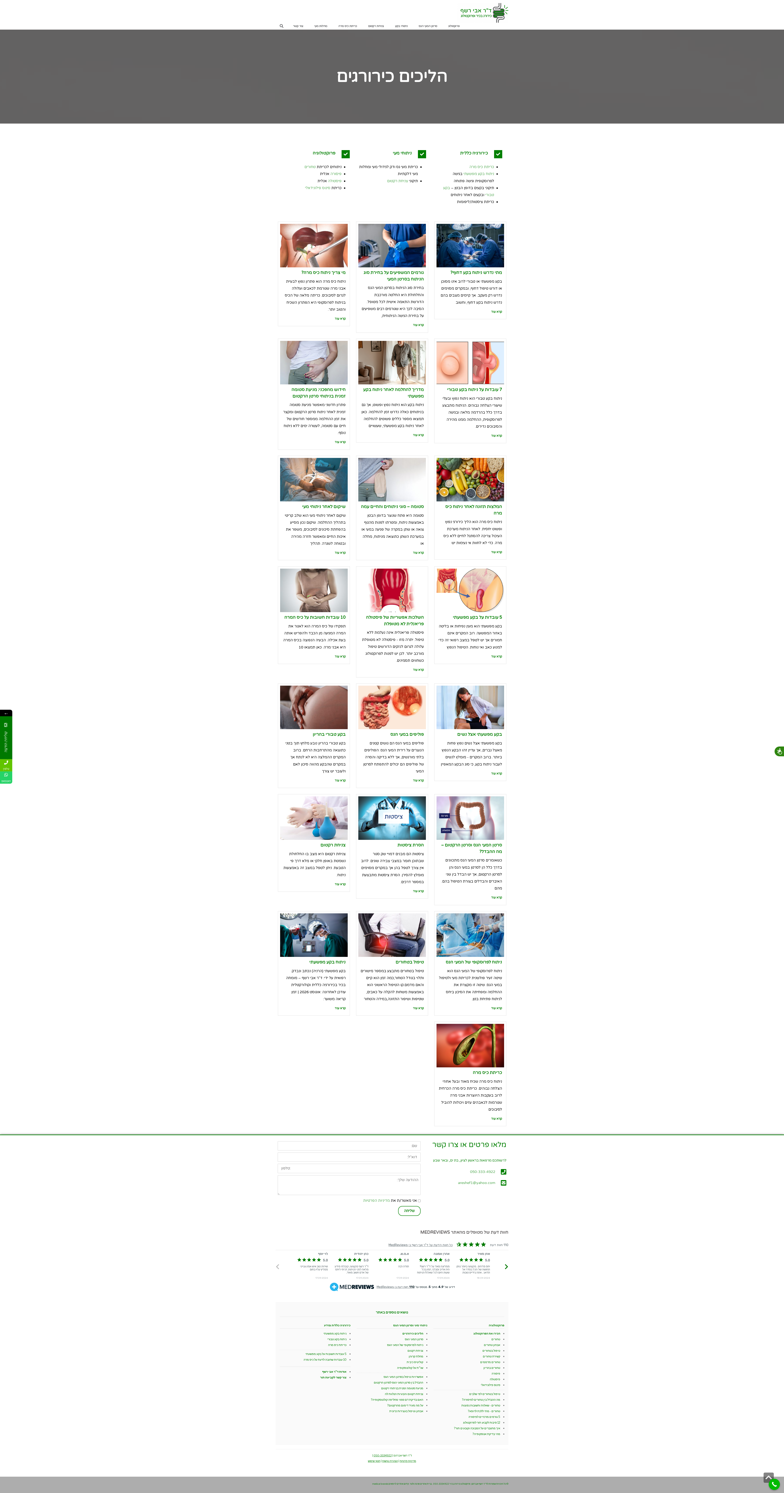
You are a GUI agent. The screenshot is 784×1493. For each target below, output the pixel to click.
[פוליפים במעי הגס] (392, 707)
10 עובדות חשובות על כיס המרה (315, 617)
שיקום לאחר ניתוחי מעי (324, 506)
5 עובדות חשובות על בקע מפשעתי (325, 1354)
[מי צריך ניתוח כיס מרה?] (314, 245)
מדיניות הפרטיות (376, 1200)
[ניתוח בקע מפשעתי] (314, 935)
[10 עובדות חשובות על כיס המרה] (314, 590)
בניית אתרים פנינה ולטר (421, 1483)
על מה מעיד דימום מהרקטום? (405, 1405)
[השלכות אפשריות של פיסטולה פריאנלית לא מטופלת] (392, 590)
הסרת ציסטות (411, 845)
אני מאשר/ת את (390, 1200)
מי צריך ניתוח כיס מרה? (323, 272)
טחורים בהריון (491, 1367)
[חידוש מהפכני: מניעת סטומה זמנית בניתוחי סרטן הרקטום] (314, 362)
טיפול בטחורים (410, 962)
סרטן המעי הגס (414, 1339)
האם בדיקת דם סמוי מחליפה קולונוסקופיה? (397, 1399)
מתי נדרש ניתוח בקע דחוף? (476, 272)
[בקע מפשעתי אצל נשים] (470, 707)
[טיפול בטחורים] (392, 935)
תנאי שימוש (374, 1461)
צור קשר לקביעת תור (333, 1377)
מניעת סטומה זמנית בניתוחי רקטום (402, 1388)
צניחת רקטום (397, 181)
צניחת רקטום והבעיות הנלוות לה (404, 1394)
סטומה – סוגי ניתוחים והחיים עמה (392, 506)
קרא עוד (496, 312)
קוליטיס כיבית (415, 1362)
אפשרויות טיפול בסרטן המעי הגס (403, 1376)
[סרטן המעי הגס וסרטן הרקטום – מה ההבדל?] (470, 818)
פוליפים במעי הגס (407, 734)
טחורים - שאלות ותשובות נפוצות (480, 1405)
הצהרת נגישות (390, 1461)
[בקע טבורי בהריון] (314, 707)
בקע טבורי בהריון (329, 734)
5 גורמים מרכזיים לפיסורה (484, 1416)
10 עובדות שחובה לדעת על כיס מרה (325, 1359)
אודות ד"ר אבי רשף (334, 1371)
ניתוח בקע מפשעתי (478, 174)
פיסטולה (335, 181)
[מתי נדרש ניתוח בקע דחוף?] (470, 245)
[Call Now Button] (774, 1484)
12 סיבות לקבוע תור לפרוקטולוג (481, 1422)
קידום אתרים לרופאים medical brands (390, 1483)
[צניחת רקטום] (314, 818)
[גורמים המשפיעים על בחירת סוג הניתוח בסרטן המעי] (392, 245)
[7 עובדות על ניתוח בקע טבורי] (470, 362)
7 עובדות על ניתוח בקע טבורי (474, 389)
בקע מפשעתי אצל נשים (479, 734)
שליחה (409, 1210)
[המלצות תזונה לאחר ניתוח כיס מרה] (470, 479)
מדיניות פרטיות (408, 1461)
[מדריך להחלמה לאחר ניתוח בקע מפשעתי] (392, 362)
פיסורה (336, 174)
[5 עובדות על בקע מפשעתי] (470, 590)
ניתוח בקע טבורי (336, 1339)
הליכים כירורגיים (412, 1333)
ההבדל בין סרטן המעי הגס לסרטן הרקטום (398, 1382)
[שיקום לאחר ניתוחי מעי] (314, 479)
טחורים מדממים (490, 1362)
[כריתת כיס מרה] (470, 1045)
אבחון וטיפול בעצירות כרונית (406, 1411)
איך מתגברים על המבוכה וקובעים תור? (477, 1428)
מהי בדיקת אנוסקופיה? (486, 1434)
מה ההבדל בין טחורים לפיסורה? (481, 1399)
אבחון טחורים (492, 1345)
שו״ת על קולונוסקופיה (410, 1367)
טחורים (310, 167)
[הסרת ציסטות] (392, 818)
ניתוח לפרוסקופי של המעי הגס (474, 962)
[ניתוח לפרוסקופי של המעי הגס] (470, 935)
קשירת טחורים (491, 1356)
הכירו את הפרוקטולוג (486, 1333)
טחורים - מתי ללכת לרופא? (484, 1411)
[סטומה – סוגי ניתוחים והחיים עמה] (392, 479)
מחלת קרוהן (416, 1356)
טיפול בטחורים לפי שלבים (484, 1394)
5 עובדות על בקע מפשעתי (477, 617)
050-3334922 (383, 1455)
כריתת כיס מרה (481, 167)
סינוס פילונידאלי (317, 188)
